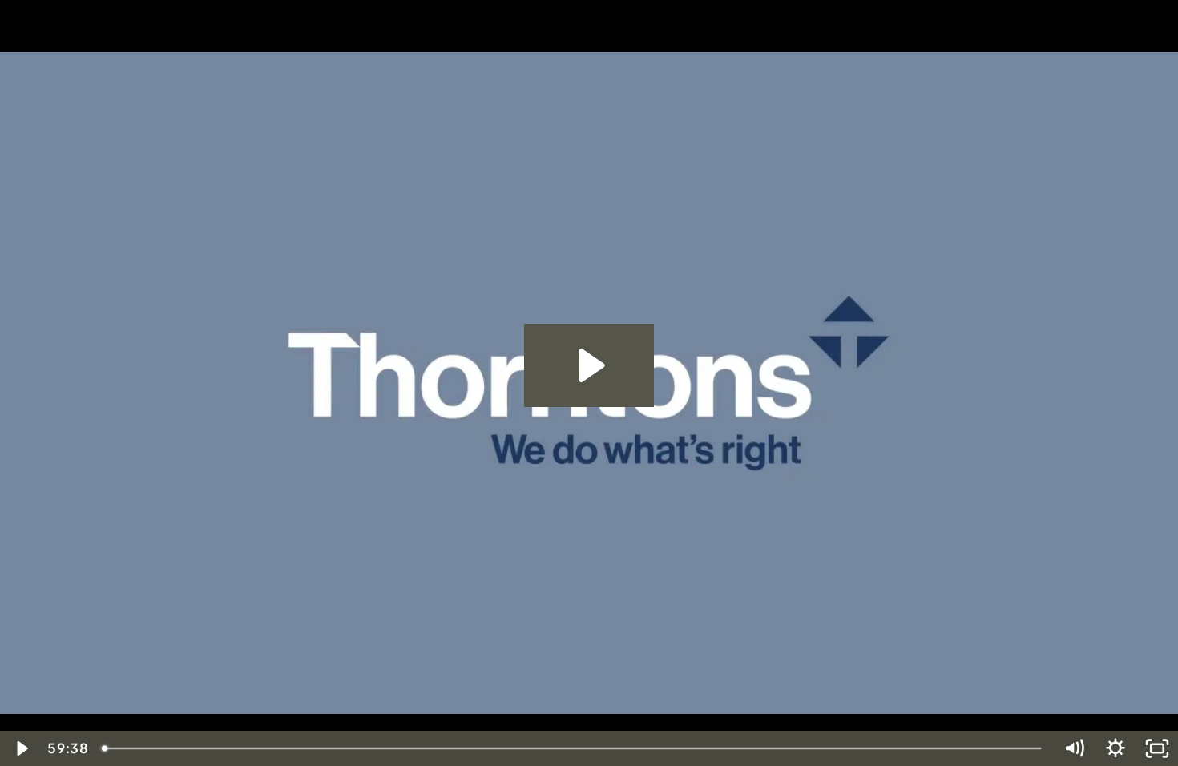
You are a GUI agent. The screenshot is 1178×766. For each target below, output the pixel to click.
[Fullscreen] (1157, 748)
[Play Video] (21, 748)
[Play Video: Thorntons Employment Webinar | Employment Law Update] (589, 365)
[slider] (574, 748)
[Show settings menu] (1115, 748)
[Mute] (1074, 748)
